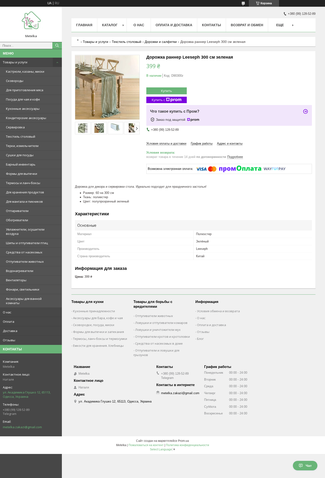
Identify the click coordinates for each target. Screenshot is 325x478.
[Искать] (57, 45)
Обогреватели (17, 220)
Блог (200, 339)
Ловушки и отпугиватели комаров (161, 323)
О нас (7, 312)
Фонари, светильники (22, 289)
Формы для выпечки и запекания (98, 332)
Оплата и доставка (211, 325)
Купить (166, 91)
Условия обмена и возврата (218, 311)
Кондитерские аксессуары (26, 118)
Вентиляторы (16, 280)
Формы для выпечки (21, 173)
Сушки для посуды (20, 155)
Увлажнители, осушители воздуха (25, 231)
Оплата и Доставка (174, 25)
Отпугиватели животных (25, 261)
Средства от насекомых (24, 252)
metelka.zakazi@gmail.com (22, 427)
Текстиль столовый (20, 136)
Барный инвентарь (20, 164)
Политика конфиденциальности (187, 445)
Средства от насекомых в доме (159, 343)
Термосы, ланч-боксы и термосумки (100, 339)
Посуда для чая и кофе (23, 99)
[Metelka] (31, 22)
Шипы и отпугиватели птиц (27, 243)
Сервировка (15, 127)
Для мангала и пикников (24, 201)
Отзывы (9, 340)
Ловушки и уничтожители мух (158, 329)
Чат (309, 466)
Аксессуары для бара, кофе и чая (98, 318)
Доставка (10, 331)
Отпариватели (17, 211)
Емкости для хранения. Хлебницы (98, 345)
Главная (84, 25)
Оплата (8, 321)
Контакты (211, 25)
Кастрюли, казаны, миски (25, 71)
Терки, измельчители (22, 146)
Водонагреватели (19, 271)
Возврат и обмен (247, 25)
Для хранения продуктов (25, 192)
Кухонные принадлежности (94, 311)
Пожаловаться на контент (146, 445)
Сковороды (14, 81)
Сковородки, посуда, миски (93, 325)
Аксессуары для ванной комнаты (24, 301)
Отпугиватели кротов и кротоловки (162, 336)
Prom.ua (183, 441)
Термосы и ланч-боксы (23, 183)
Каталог (110, 25)
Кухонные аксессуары (22, 108)
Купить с (158, 100)
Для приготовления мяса (24, 90)
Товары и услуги (15, 62)
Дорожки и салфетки (161, 42)
